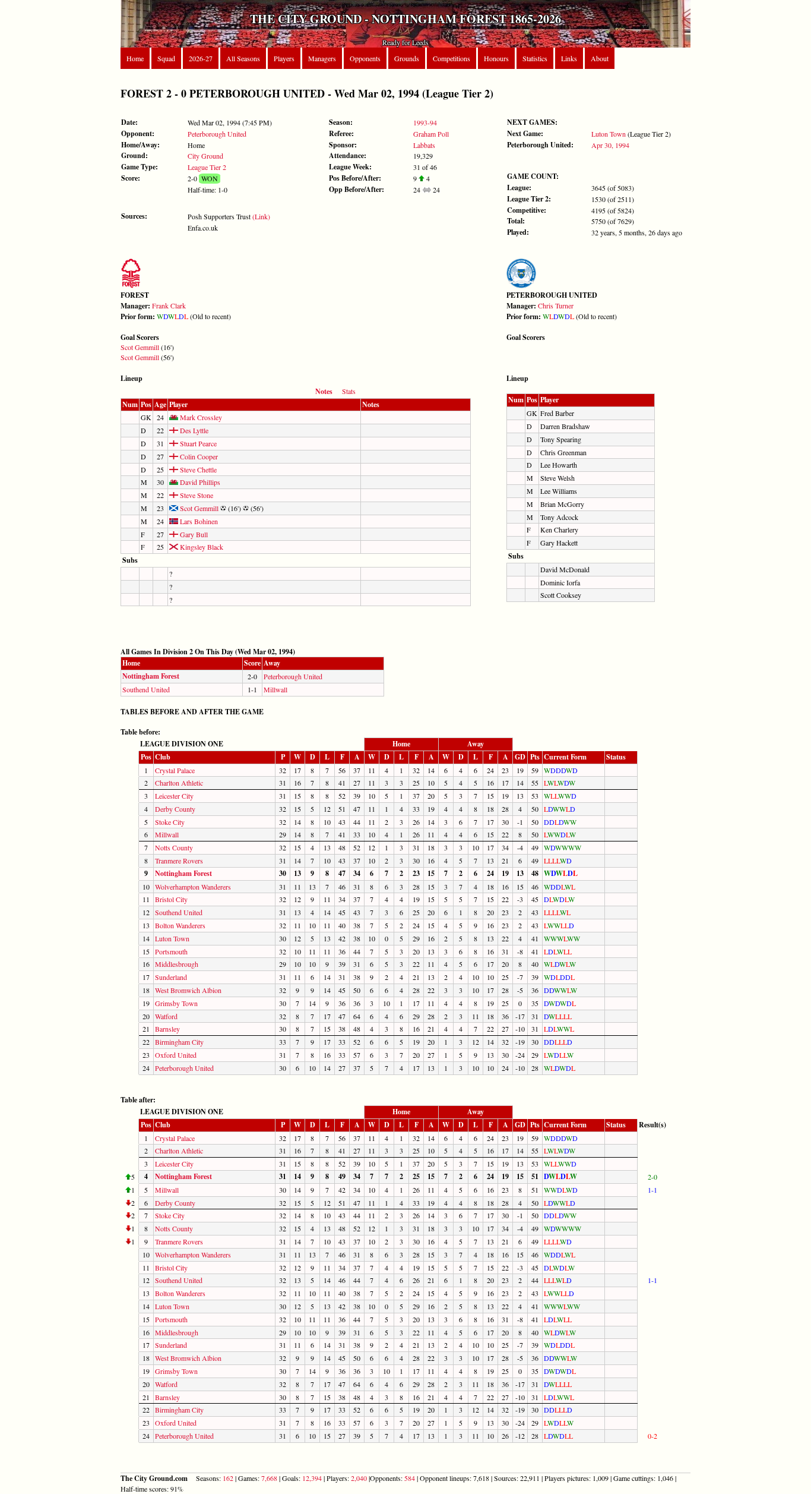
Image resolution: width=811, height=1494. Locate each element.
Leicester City (174, 795)
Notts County (174, 847)
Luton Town (608, 133)
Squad (166, 58)
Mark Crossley (200, 417)
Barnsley (167, 1028)
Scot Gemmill (140, 347)
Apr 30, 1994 (610, 145)
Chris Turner (556, 305)
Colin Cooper (198, 456)
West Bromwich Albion (188, 990)
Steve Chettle (197, 469)
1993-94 (425, 122)
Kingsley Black (200, 546)
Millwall (275, 689)
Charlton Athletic (179, 782)
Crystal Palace (175, 770)
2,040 (359, 1478)
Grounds (406, 58)
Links (569, 58)
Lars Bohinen (198, 521)
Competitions (451, 58)
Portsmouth (171, 951)
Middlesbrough (176, 964)
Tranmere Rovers (179, 860)
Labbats (424, 145)
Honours (496, 58)
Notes (323, 391)
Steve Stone (195, 495)
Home (135, 58)
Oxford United (176, 1055)
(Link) (261, 216)
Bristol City (171, 899)
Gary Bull (193, 534)
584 (409, 1478)
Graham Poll (431, 133)
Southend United (146, 689)
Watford (166, 1016)
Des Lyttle (193, 430)
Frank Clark (169, 305)
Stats (349, 391)
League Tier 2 (207, 167)
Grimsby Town (176, 1003)
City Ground (205, 155)
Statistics (534, 58)
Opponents (365, 58)
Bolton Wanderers (180, 925)
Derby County (175, 809)
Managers (322, 58)
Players (284, 58)
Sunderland (171, 977)
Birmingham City (179, 1042)
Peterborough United (217, 133)
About (600, 58)
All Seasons (243, 58)
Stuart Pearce (197, 443)
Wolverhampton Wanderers (193, 886)
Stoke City (170, 822)
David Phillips (199, 482)
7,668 (269, 1478)
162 (228, 1478)
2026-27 (201, 58)
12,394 (312, 1478)
